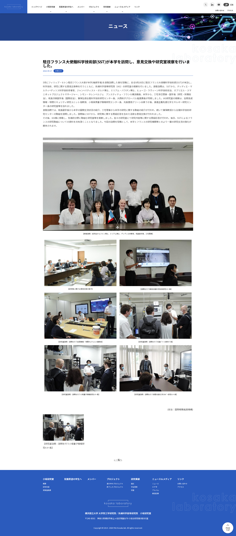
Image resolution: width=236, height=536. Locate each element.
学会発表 (134, 487)
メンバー (81, 6)
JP (226, 4)
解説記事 (155, 493)
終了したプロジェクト (115, 487)
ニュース (155, 483)
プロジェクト (94, 6)
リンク (137, 6)
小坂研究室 (50, 6)
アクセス (230, 10)
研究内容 (46, 487)
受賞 (132, 490)
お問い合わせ (219, 10)
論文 (132, 483)
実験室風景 (47, 490)
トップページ (36, 6)
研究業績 (106, 6)
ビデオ (154, 487)
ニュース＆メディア (122, 6)
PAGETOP (228, 529)
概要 (44, 483)
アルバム (155, 490)
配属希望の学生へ (66, 6)
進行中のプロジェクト (115, 483)
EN (231, 4)
